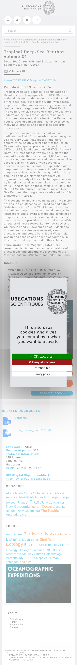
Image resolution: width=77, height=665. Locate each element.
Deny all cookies (43, 362)
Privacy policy (42, 373)
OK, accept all (43, 356)
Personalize (42, 368)
